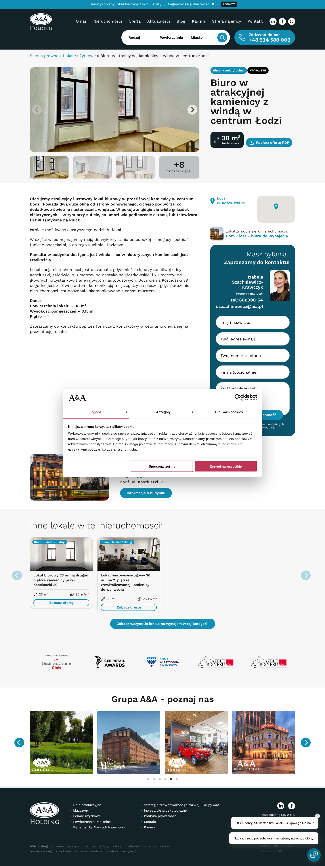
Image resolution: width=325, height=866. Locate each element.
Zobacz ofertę (61, 603)
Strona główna (44, 55)
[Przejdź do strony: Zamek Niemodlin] (275, 742)
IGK (279, 851)
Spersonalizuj (159, 466)
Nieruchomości (107, 21)
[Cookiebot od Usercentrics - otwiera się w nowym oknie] (237, 397)
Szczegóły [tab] (163, 412)
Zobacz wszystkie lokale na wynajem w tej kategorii (162, 624)
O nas (81, 21)
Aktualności (158, 21)
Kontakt (255, 21)
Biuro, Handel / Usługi (228, 70)
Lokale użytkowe (79, 55)
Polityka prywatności (160, 816)
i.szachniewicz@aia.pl (239, 306)
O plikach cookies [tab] (229, 412)
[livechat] (291, 21)
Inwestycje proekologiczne (165, 811)
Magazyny (81, 811)
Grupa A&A (135, 699)
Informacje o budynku (146, 493)
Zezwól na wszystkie (226, 466)
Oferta (135, 21)
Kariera (198, 21)
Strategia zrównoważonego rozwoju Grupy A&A (181, 805)
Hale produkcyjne (87, 805)
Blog (181, 21)
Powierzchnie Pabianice (92, 822)
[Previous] (19, 742)
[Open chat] (314, 855)
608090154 (251, 300)
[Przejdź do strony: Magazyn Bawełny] (73, 742)
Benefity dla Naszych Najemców (99, 827)
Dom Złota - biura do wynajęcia (257, 236)
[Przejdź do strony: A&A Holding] (140, 742)
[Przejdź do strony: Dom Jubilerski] (208, 742)
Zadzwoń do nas (269, 37)
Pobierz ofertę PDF (272, 142)
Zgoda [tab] (96, 412)
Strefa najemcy (226, 21)
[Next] (192, 110)
